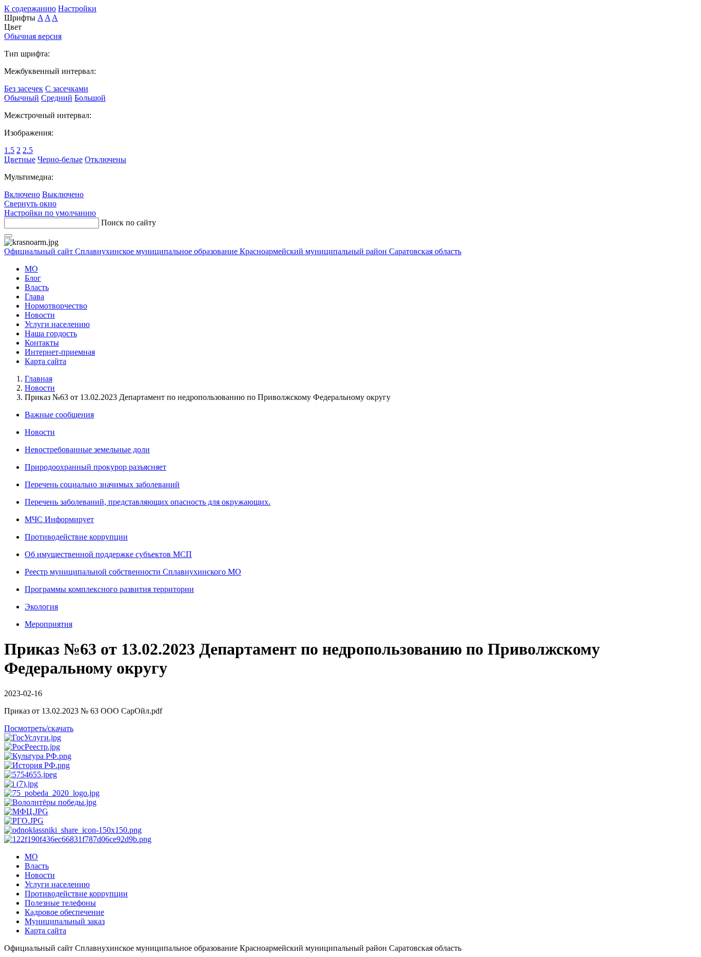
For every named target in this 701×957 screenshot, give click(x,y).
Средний (56, 97)
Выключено (63, 194)
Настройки (77, 8)
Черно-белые (60, 159)
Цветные (19, 159)
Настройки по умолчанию (50, 212)
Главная (38, 378)
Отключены (105, 159)
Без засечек (23, 88)
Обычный (21, 97)
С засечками (66, 88)
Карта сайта (45, 361)
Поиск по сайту (128, 222)
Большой (90, 97)
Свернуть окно (30, 203)
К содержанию (30, 8)
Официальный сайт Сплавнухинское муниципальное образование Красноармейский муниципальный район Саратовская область (232, 251)
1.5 (9, 150)
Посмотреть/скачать (38, 728)
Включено (22, 194)
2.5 (28, 150)
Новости (40, 388)
